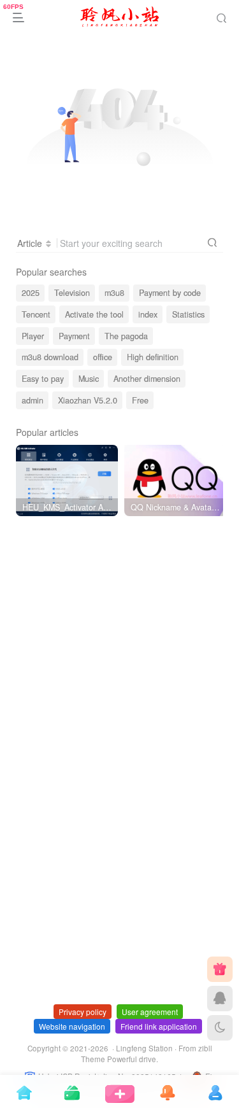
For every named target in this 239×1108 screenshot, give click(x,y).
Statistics (188, 314)
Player (33, 336)
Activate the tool (94, 314)
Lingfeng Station (144, 1048)
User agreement (150, 1011)
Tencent (36, 314)
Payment (74, 336)
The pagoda (126, 336)
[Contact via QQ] (220, 998)
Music (88, 378)
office (102, 357)
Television (72, 292)
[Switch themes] (220, 1028)
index (147, 314)
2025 (31, 292)
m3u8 (114, 292)
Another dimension (146, 378)
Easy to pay (43, 378)
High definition (152, 357)
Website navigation (72, 1026)
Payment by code (170, 292)
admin (32, 400)
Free (140, 400)
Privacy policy (82, 1011)
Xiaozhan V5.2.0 (87, 400)
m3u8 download (50, 357)
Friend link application (158, 1026)
